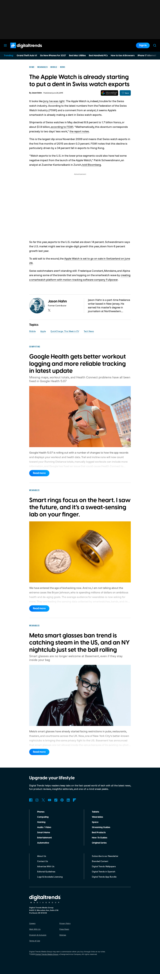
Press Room (64, 929)
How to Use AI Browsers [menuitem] (123, 55)
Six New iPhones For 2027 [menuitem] (53, 55)
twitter (49, 310)
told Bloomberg (91, 164)
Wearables (97, 817)
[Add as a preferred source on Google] (109, 93)
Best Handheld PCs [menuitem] (98, 55)
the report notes (79, 131)
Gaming (41, 822)
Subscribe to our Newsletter (105, 856)
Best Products (99, 832)
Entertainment (44, 837)
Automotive (43, 842)
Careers (32, 923)
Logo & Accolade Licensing (50, 876)
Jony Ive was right (53, 101)
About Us (41, 856)
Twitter (43, 800)
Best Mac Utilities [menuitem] (77, 55)
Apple (43, 331)
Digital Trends (20, 50)
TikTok (55, 800)
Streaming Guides (101, 827)
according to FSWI (62, 126)
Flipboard (74, 800)
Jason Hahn (37, 93)
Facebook (30, 800)
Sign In (143, 45)
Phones (40, 811)
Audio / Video (44, 827)
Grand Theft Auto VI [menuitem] (27, 55)
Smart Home (43, 832)
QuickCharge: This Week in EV (64, 331)
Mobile (32, 331)
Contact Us (42, 861)
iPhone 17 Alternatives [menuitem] (149, 55)
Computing (43, 817)
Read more (39, 473)
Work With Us (34, 929)
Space (95, 822)
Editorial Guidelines (46, 871)
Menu (5, 45)
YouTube (49, 800)
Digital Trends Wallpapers (104, 866)
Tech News (89, 331)
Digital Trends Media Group (46, 954)
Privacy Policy (65, 923)
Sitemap (62, 935)
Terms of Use (34, 941)
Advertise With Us (45, 866)
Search (154, 45)
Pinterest (62, 800)
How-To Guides (99, 837)
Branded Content (100, 861)
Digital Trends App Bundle (104, 876)
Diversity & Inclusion (37, 935)
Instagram (37, 800)
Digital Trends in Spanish (103, 871)
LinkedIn (68, 800)
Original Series (99, 842)
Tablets (95, 811)
